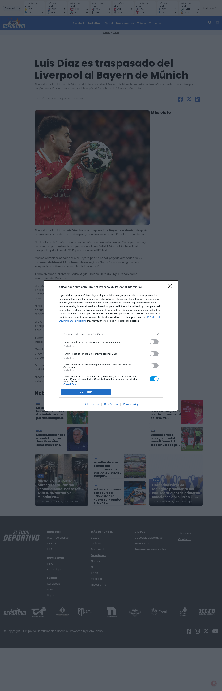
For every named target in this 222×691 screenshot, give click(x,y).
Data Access (111, 404)
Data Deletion (91, 404)
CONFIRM (86, 391)
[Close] (171, 287)
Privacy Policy (130, 404)
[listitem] (111, 334)
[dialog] (111, 345)
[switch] (154, 341)
